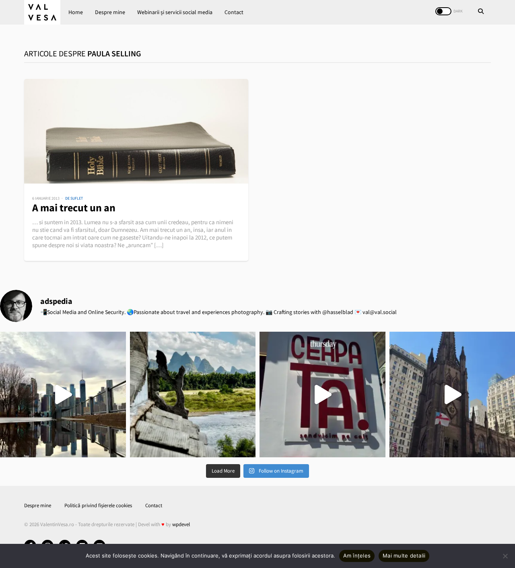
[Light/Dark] (443, 11)
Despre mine (110, 12)
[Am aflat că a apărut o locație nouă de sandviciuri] (322, 395)
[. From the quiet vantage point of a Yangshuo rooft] (193, 395)
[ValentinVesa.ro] (42, 12)
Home (75, 12)
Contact (234, 12)
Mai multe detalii (404, 555)
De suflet (74, 198)
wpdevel (181, 524)
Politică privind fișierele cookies (98, 505)
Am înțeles (357, 555)
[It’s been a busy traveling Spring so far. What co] (63, 395)
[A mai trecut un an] (136, 131)
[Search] (481, 12)
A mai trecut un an (73, 207)
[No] (505, 556)
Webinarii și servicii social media (174, 12)
